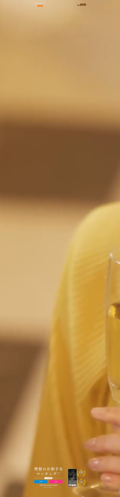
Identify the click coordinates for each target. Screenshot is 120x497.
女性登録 (56, 481)
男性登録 (41, 481)
